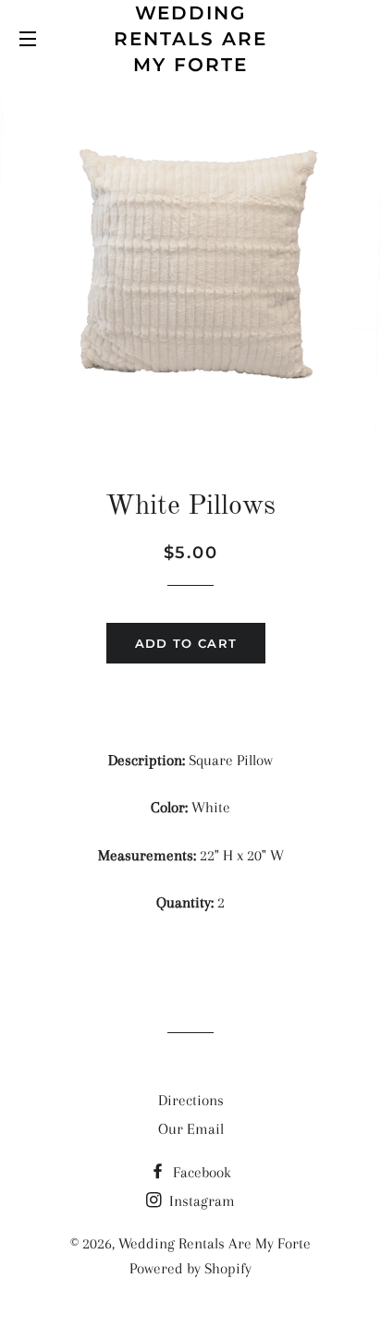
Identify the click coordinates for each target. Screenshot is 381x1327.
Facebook (200, 1172)
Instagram (200, 1201)
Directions (191, 1100)
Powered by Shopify (190, 1268)
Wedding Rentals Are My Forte (190, 39)
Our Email (191, 1129)
